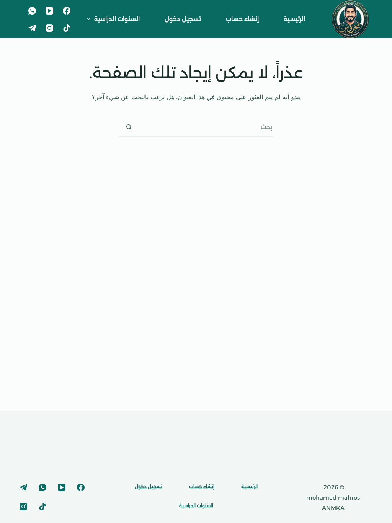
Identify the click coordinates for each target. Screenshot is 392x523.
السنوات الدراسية (117, 19)
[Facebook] (66, 11)
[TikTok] (66, 28)
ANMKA (333, 508)
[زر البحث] (128, 127)
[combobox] (205, 126)
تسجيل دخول (183, 19)
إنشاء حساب (242, 19)
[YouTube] (49, 11)
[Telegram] (32, 28)
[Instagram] (49, 28)
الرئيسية (294, 19)
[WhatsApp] (32, 11)
